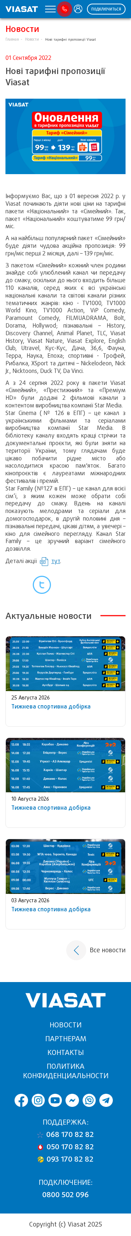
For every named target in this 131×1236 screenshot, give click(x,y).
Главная (12, 39)
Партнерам (65, 1039)
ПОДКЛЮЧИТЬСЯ (106, 9)
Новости (32, 39)
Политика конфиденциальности (65, 1071)
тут (55, 561)
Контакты (65, 1053)
